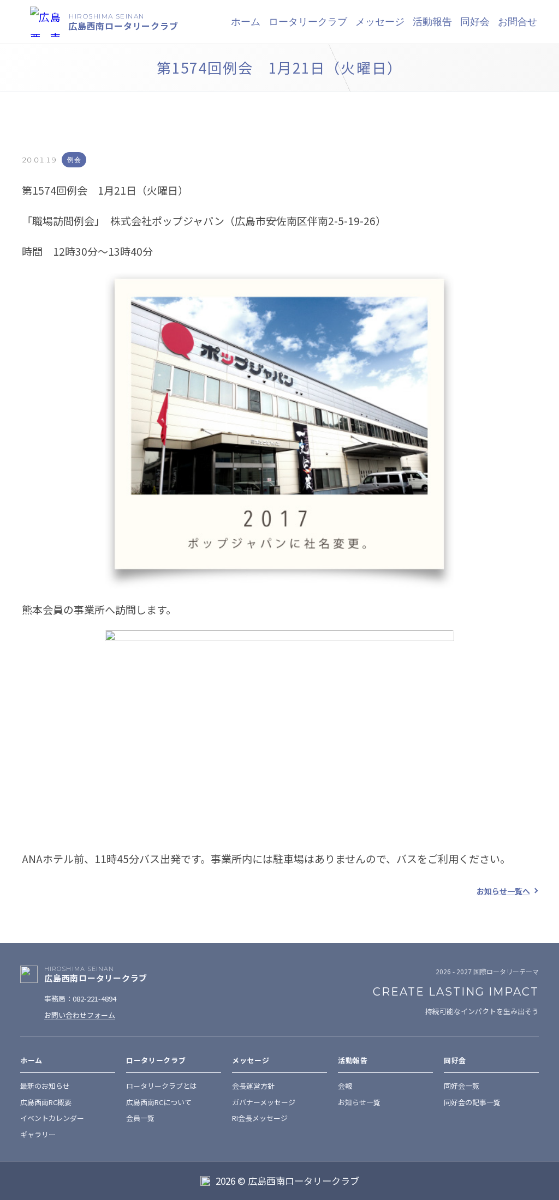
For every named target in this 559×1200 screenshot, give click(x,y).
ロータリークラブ (308, 22)
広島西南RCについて (159, 1102)
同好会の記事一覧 (472, 1102)
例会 (74, 159)
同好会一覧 (461, 1086)
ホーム (245, 22)
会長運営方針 (253, 1086)
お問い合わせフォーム (79, 1015)
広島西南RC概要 (46, 1102)
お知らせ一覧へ (503, 890)
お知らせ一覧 (359, 1102)
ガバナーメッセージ (263, 1102)
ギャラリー (38, 1134)
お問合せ (517, 22)
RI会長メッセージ (260, 1118)
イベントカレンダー (52, 1118)
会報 (345, 1086)
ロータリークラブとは (161, 1086)
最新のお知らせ (45, 1086)
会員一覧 (140, 1118)
